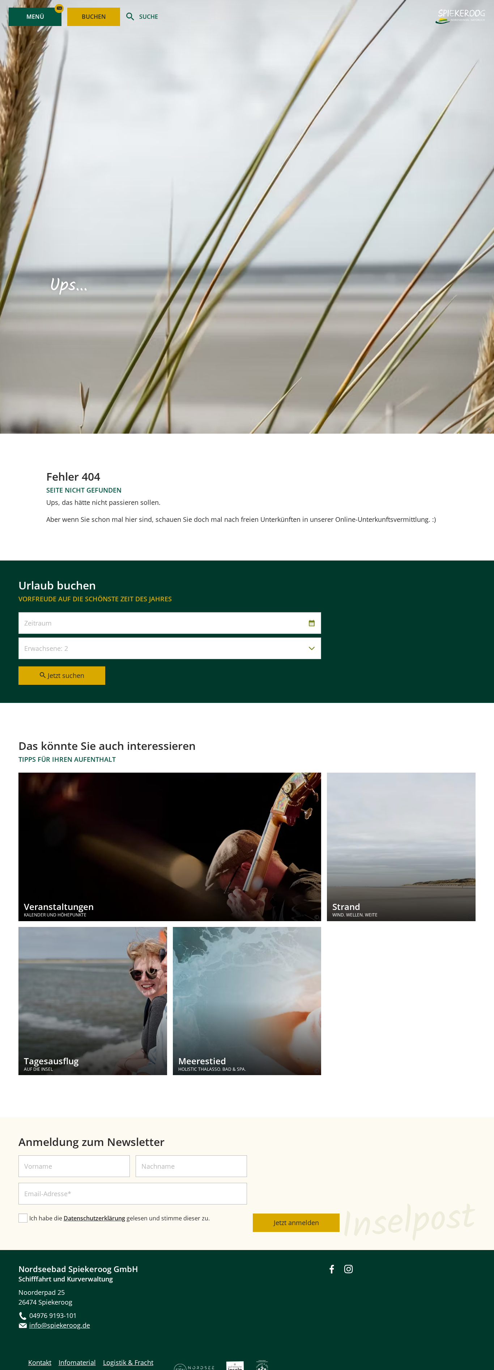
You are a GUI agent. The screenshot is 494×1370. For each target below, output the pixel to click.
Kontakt (39, 1362)
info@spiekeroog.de (59, 1325)
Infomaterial (77, 1362)
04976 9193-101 (53, 1315)
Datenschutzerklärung (94, 1218)
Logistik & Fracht (128, 1362)
